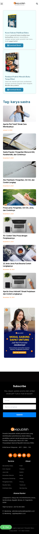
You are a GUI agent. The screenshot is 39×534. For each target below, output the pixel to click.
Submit (19, 415)
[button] (1, 3)
